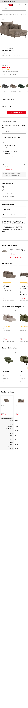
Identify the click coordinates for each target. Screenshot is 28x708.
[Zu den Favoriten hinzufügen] (3, 112)
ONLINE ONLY (5, 62)
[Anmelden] (19, 5)
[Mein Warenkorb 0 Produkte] (25, 5)
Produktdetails (6, 209)
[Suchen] (3, 8)
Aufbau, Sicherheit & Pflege (9, 215)
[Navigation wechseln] (2, 5)
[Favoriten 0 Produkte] (22, 5)
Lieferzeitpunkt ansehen (11, 156)
